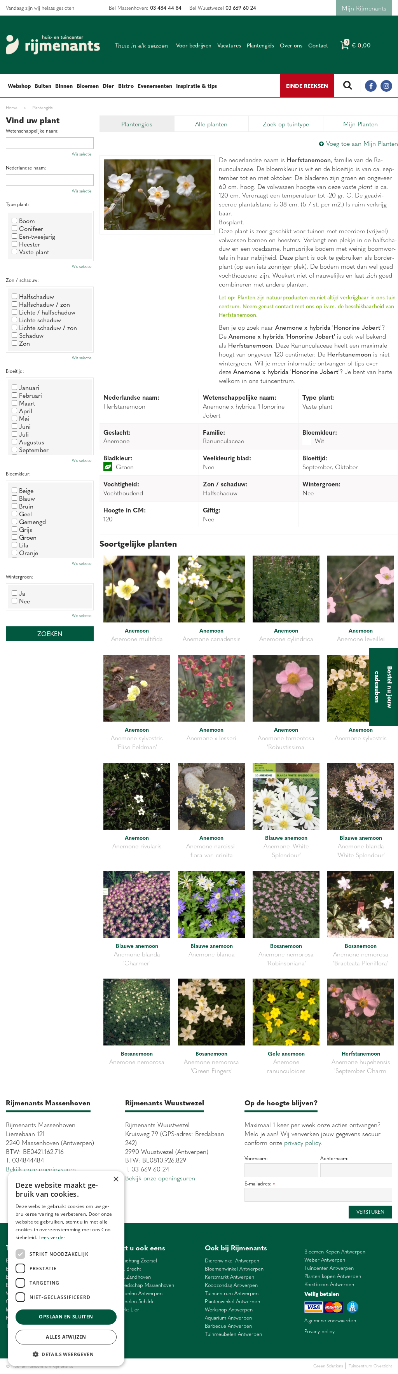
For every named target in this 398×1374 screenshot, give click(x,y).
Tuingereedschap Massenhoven (139, 1285)
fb (371, 86)
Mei (24, 418)
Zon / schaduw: (22, 280)
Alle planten (211, 123)
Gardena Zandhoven (128, 1277)
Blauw (27, 498)
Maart (27, 403)
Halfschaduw (36, 296)
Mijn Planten (360, 123)
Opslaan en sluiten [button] (66, 1316)
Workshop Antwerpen (229, 1309)
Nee (24, 600)
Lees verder (51, 1237)
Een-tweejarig (37, 236)
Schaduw (31, 335)
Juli (24, 434)
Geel (25, 513)
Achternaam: (334, 1158)
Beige (26, 490)
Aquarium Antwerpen (228, 1318)
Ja (22, 593)
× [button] (116, 1179)
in (386, 86)
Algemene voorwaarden (330, 1320)
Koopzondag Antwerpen (231, 1285)
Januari (29, 387)
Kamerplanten (168, 1366)
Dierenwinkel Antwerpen (232, 1260)
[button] (66, 1354)
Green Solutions (328, 1366)
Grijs (25, 529)
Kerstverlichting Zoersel (131, 1260)
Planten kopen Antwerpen (332, 1276)
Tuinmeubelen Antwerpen (133, 1293)
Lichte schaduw (40, 319)
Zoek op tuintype (286, 123)
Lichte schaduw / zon (48, 327)
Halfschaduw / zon (44, 304)
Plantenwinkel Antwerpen (232, 1301)
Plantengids (136, 123)
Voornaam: (256, 1158)
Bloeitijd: (15, 371)
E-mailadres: (259, 1183)
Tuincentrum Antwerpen (231, 1293)
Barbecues (192, 1366)
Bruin (26, 506)
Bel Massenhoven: (145, 7)
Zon (24, 343)
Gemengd (32, 521)
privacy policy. (303, 1142)
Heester (29, 243)
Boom (27, 220)
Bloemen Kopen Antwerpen (334, 1251)
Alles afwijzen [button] (66, 1337)
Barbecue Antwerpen (228, 1326)
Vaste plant (34, 251)
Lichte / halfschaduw (47, 312)
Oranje (28, 552)
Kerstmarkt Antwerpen (229, 1277)
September (34, 449)
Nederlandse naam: (26, 167)
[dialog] (66, 1268)
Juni (25, 426)
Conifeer (31, 228)
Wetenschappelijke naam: (32, 130)
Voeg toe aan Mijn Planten (362, 143)
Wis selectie (81, 154)
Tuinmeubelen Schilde (130, 1301)
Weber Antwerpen (324, 1260)
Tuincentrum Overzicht (370, 1366)
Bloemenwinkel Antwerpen (234, 1269)
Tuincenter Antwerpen (329, 1268)
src (347, 86)
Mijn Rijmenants (364, 7)
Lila (23, 544)
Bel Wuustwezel (222, 7)
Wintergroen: (19, 576)
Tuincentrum (142, 1366)
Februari (30, 395)
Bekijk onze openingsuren (41, 1168)
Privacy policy (319, 1331)
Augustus (31, 441)
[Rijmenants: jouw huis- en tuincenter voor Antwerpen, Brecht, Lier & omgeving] (53, 45)
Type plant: (17, 204)
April (25, 410)
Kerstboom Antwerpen (329, 1284)
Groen (28, 537)
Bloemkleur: (18, 473)
